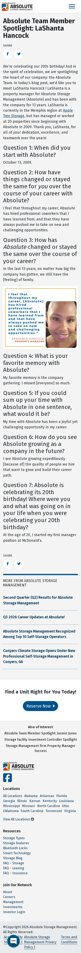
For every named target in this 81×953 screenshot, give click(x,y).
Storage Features (16, 843)
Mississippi (11, 806)
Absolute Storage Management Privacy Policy (40, 942)
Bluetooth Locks (15, 848)
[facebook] (7, 780)
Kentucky (50, 801)
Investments (12, 907)
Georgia (9, 801)
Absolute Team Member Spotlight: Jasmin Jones (40, 733)
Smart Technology (17, 853)
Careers (9, 897)
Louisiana (66, 801)
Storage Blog (12, 858)
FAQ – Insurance (15, 873)
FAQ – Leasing (13, 868)
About (7, 892)
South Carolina (32, 811)
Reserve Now (39, 706)
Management (13, 902)
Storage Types (14, 838)
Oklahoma (11, 811)
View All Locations (17, 819)
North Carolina (48, 806)
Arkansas (47, 796)
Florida (61, 796)
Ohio (65, 806)
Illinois (22, 801)
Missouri (28, 806)
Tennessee (53, 811)
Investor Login (14, 912)
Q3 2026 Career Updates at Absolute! (34, 617)
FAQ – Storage (13, 863)
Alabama (31, 796)
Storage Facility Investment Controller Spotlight (40, 740)
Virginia (70, 811)
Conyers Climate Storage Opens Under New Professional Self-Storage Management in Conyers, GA (39, 656)
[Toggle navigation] (72, 6)
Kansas (34, 801)
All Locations (12, 796)
